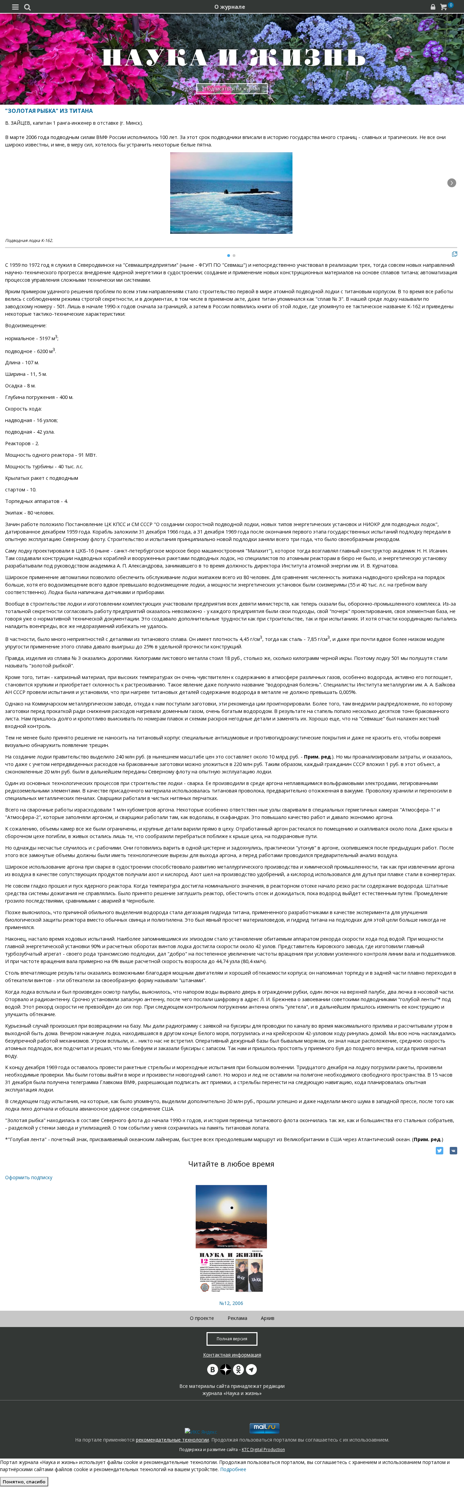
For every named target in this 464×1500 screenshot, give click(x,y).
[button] (451, 182)
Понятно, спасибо (24, 1482)
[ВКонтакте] (453, 1150)
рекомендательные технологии (172, 1439)
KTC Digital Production (263, 1449)
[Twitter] (439, 1150)
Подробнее (233, 1469)
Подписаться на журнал (232, 88)
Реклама (237, 1318)
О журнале (229, 7)
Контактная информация (232, 1354)
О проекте (202, 1318)
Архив (267, 1318)
